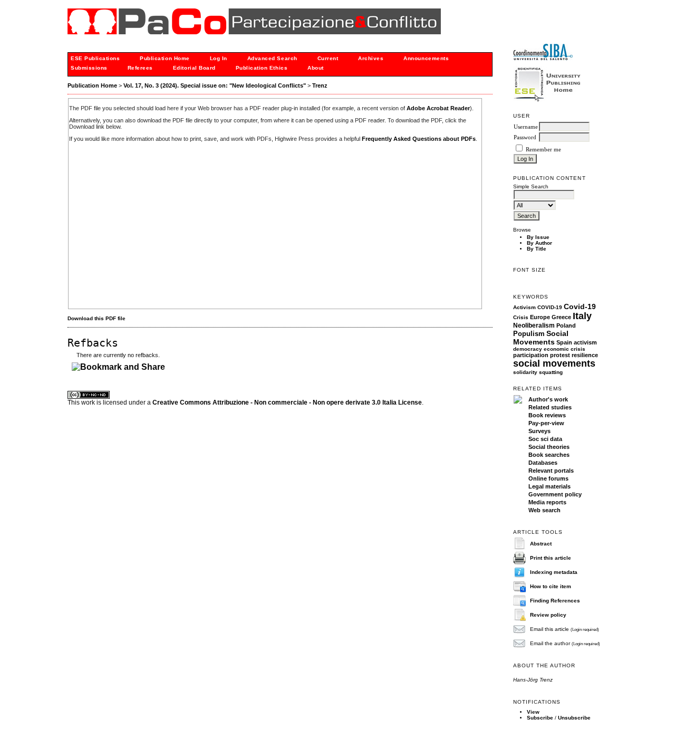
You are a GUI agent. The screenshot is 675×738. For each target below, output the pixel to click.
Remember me (543, 149)
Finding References (555, 600)
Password (525, 137)
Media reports (547, 502)
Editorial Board (194, 68)
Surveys (539, 431)
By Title (536, 249)
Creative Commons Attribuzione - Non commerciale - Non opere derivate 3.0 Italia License (287, 402)
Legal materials (549, 486)
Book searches (549, 455)
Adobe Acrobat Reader (438, 108)
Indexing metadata (553, 572)
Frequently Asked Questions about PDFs (419, 139)
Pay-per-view (546, 423)
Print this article (550, 558)
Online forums (548, 478)
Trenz (319, 85)
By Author (539, 243)
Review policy (548, 615)
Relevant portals (551, 470)
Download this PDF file (97, 318)
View (533, 712)
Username (526, 127)
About (315, 68)
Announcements (426, 58)
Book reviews (547, 415)
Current (328, 58)
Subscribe (540, 718)
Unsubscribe (574, 718)
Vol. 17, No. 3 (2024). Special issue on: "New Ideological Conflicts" (214, 85)
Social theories (549, 447)
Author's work (548, 399)
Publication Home (164, 58)
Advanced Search (272, 58)
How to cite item (550, 586)
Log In (218, 58)
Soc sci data (545, 439)
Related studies (550, 407)
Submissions (89, 68)
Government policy (555, 494)
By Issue (538, 237)
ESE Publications (95, 58)
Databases (542, 462)
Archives (370, 58)
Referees (140, 68)
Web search (544, 510)
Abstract (541, 544)
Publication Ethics (261, 68)
